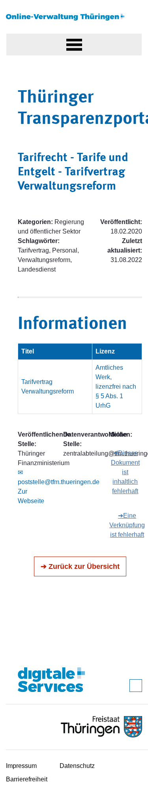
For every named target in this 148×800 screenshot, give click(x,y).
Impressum (21, 765)
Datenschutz (77, 765)
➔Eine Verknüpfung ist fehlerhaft (127, 525)
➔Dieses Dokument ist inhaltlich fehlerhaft (125, 472)
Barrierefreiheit (26, 779)
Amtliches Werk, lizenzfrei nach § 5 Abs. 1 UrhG (116, 386)
